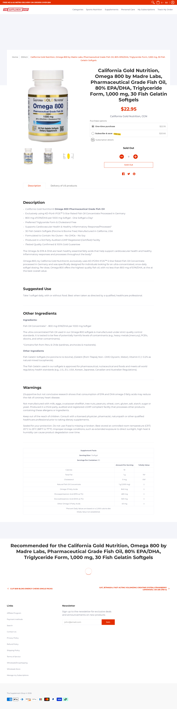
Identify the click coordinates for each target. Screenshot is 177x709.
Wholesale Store (13, 669)
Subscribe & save (107, 133)
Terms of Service (13, 657)
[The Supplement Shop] (16, 9)
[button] (162, 2)
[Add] (135, 156)
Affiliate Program (14, 613)
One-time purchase (105, 126)
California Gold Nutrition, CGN (128, 116)
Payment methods (15, 619)
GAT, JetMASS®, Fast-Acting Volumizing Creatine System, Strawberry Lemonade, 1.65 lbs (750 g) (133, 588)
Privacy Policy (13, 638)
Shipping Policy (13, 650)
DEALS (24, 57)
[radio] (93, 126)
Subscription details (105, 140)
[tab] (34, 186)
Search (10, 625)
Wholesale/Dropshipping (17, 663)
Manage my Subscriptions (17, 675)
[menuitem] (153, 2)
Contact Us (11, 632)
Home (15, 57)
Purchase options (98, 121)
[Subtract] (121, 156)
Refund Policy (13, 644)
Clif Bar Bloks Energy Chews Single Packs (31, 589)
